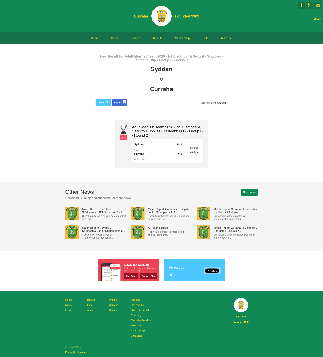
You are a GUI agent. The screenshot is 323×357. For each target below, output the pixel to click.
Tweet (100, 102)
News (114, 38)
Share (117, 102)
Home (94, 38)
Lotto (205, 38)
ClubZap (81, 352)
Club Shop (136, 335)
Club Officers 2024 (141, 310)
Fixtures (135, 38)
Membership (182, 38)
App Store (131, 276)
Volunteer (136, 325)
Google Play (148, 276)
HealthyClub (137, 305)
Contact (113, 305)
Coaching (136, 315)
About (90, 310)
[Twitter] (309, 5)
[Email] (317, 5)
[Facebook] (301, 5)
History (113, 310)
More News (249, 192)
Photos (113, 299)
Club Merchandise (141, 320)
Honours (135, 299)
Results (157, 38)
